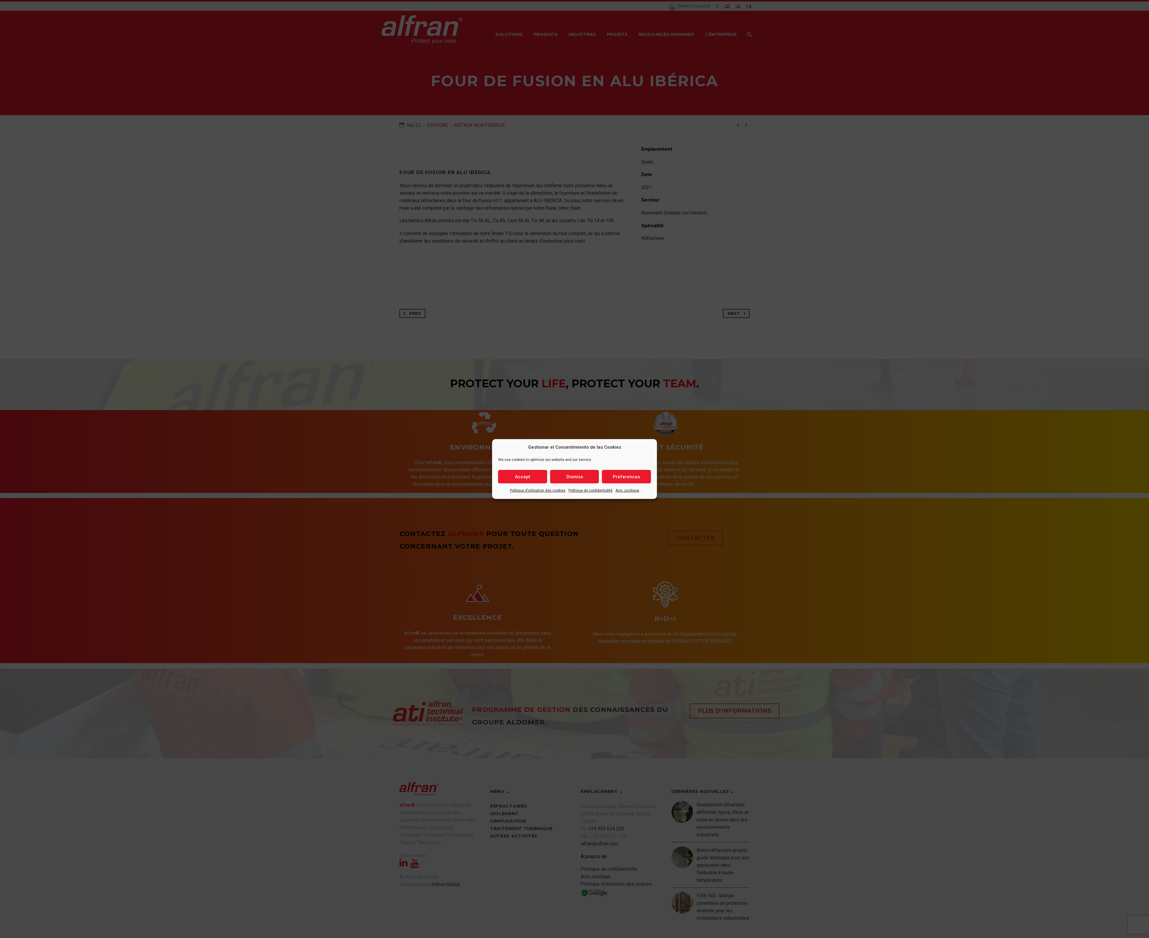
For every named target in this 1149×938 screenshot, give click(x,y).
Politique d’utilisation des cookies (538, 490)
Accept (522, 476)
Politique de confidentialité (591, 490)
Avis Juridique (627, 490)
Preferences (626, 476)
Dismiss (574, 476)
